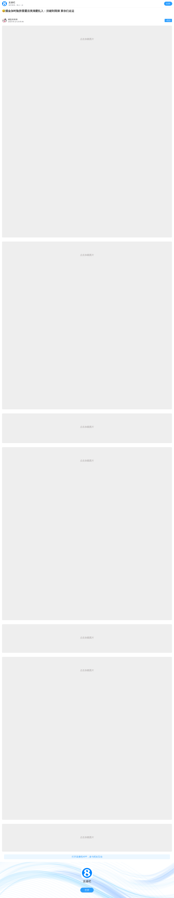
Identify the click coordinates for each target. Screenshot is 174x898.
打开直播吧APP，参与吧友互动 (87, 857)
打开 (168, 4)
